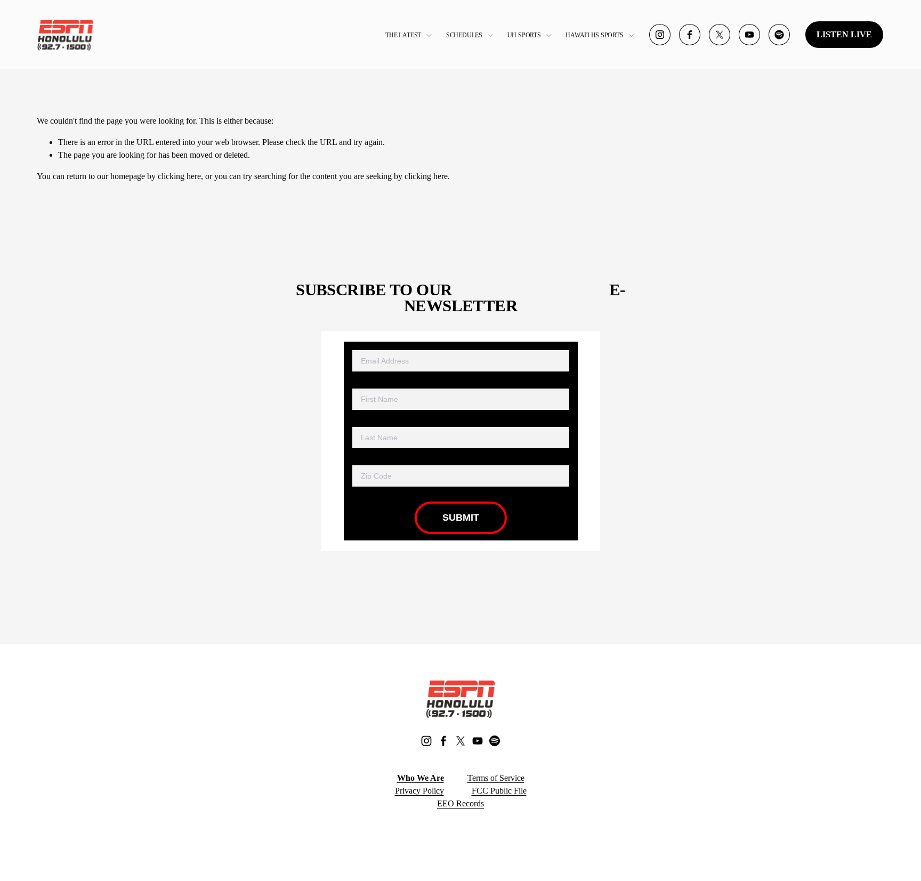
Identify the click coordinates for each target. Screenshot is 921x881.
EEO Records (460, 803)
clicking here (179, 176)
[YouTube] (749, 34)
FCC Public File (499, 790)
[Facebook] (689, 34)
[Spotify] (779, 34)
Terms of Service (495, 777)
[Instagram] (659, 34)
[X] (719, 34)
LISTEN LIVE (844, 34)
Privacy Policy (419, 790)
